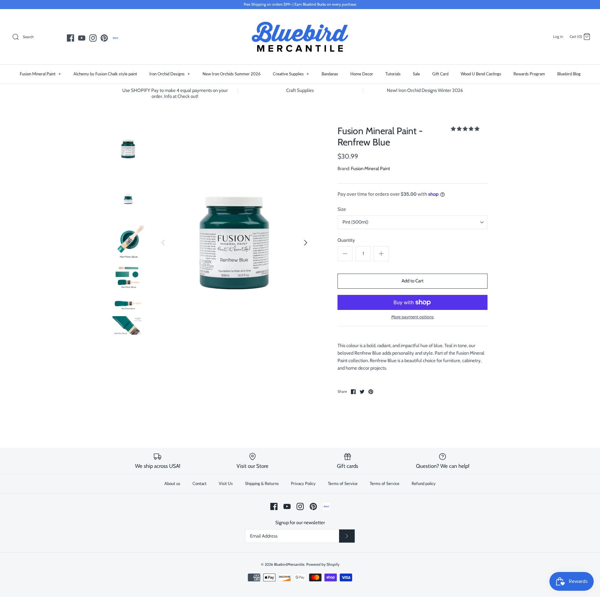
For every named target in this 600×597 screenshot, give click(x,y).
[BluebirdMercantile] (300, 36)
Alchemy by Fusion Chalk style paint (105, 73)
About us (172, 483)
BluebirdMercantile (289, 564)
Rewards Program (529, 73)
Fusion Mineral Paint (40, 73)
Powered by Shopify (322, 564)
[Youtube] (81, 38)
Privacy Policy (303, 483)
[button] (465, 129)
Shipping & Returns (262, 483)
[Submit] (347, 536)
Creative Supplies (291, 73)
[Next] (305, 243)
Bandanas (330, 73)
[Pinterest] (104, 38)
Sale (416, 73)
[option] (234, 242)
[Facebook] (70, 38)
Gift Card (440, 73)
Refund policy (424, 483)
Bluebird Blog (569, 73)
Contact (199, 483)
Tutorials (393, 73)
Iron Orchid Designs (169, 73)
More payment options (412, 317)
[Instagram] (93, 38)
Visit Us (226, 483)
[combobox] (413, 222)
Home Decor (361, 73)
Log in (558, 36)
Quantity (346, 240)
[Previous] (163, 243)
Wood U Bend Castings (481, 73)
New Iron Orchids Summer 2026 (231, 73)
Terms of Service (343, 483)
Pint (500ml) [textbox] (355, 222)
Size (342, 209)
